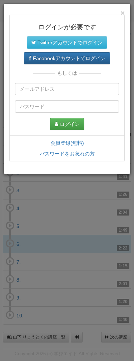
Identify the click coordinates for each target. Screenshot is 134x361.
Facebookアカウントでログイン (68, 58)
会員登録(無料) (67, 143)
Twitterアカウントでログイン (69, 42)
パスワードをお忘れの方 (67, 154)
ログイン (69, 124)
